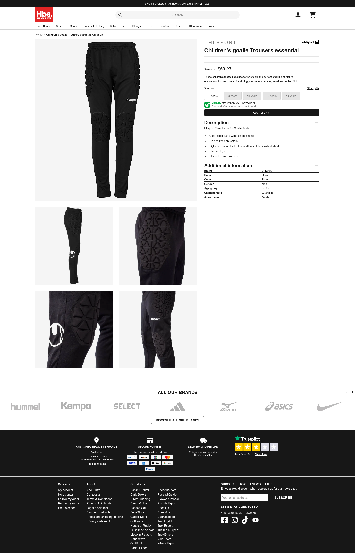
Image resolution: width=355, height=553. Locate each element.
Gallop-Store (138, 516)
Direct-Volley (138, 503)
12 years (271, 96)
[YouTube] (255, 520)
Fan (123, 26)
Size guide (313, 88)
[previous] (346, 392)
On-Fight (136, 543)
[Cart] (313, 15)
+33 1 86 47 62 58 (96, 464)
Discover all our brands (177, 420)
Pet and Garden (168, 494)
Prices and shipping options (105, 516)
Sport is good (166, 516)
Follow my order (68, 499)
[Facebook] (224, 520)
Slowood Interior (168, 499)
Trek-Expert (165, 525)
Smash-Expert (167, 503)
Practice (164, 26)
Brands (212, 26)
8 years (232, 96)
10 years (252, 96)
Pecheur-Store (167, 490)
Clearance (195, 26)
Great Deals (43, 26)
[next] (352, 392)
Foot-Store (137, 512)
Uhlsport (220, 42)
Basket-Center (139, 490)
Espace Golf (138, 508)
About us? (93, 490)
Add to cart (262, 112)
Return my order (68, 503)
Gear (150, 26)
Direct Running (140, 499)
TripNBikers (165, 534)
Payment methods (98, 512)
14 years (291, 96)
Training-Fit (165, 521)
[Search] (120, 15)
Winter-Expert (166, 543)
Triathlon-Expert (168, 530)
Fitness (179, 26)
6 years (213, 96)
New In (60, 26)
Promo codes (66, 508)
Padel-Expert (139, 548)
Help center (65, 494)
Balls (113, 26)
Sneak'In (163, 508)
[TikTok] (245, 520)
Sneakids (164, 512)
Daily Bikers (138, 494)
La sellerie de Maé (142, 530)
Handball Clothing (93, 26)
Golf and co (137, 521)
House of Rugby (141, 525)
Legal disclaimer (97, 508)
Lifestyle (137, 26)
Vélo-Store (164, 539)
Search (177, 14)
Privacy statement (98, 521)
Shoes (73, 26)
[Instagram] (235, 520)
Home (39, 34)
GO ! (207, 4)
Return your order (203, 454)
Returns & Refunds (99, 503)
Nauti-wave (137, 539)
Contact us (96, 452)
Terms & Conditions (99, 499)
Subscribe (283, 497)
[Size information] (212, 88)
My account (65, 490)
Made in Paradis (141, 534)
